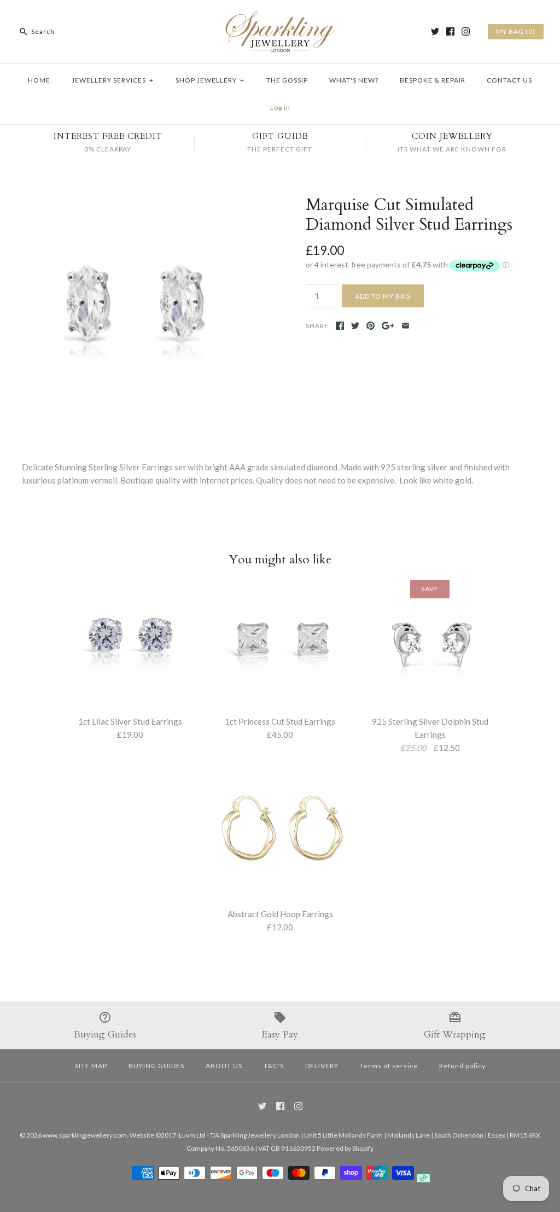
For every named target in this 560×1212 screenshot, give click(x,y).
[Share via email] (405, 326)
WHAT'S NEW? (353, 80)
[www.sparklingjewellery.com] (280, 17)
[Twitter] (435, 31)
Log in (280, 107)
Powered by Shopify (345, 1148)
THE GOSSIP (287, 80)
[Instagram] (466, 31)
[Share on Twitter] (355, 326)
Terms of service (389, 1066)
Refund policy (462, 1066)
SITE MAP (91, 1066)
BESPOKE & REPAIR (432, 80)
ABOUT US (224, 1066)
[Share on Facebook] (340, 326)
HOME (39, 80)
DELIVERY (322, 1066)
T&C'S (274, 1066)
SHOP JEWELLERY (210, 80)
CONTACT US (509, 80)
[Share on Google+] (388, 326)
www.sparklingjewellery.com (85, 1135)
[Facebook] (450, 31)
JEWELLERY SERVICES (113, 80)
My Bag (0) (515, 31)
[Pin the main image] (370, 326)
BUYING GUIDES (156, 1066)
